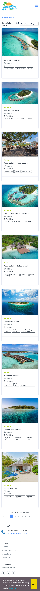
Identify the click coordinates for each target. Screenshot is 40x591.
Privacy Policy (6, 554)
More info (12, 588)
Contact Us (5, 558)
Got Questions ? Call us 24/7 (18, 531)
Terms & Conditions (8, 550)
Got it (34, 584)
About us (4, 547)
